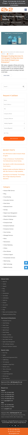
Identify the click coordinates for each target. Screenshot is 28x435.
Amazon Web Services (9, 190)
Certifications (6, 298)
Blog (5, 193)
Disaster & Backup (8, 219)
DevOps (6, 209)
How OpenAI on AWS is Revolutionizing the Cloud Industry (13, 165)
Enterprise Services (8, 229)
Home (2, 22)
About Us (5, 281)
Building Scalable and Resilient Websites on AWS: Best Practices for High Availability (14, 170)
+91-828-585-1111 (21, 3)
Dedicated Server (14, 52)
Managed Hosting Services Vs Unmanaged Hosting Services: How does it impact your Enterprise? (12, 59)
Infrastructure (6, 293)
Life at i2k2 (5, 305)
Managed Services (8, 235)
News (5, 238)
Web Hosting (7, 261)
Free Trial (5, 352)
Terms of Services (7, 369)
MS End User (6, 376)
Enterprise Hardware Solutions (10, 346)
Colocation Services (9, 200)
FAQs (4, 309)
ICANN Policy (6, 359)
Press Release (7, 251)
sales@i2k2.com (8, 408)
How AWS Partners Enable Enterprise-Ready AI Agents (14, 154)
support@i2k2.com (8, 400)
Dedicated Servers (7, 320)
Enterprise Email (8, 222)
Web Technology (8, 264)
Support (4, 286)
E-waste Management (8, 373)
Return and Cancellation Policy (10, 312)
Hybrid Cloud (6, 330)
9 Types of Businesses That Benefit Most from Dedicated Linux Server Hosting (13, 160)
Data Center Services (7, 339)
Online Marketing (8, 245)
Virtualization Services (9, 257)
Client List (5, 300)
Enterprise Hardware (9, 225)
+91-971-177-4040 (20, 1)
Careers (4, 307)
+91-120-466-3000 (12, 3)
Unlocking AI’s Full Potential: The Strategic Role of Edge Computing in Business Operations (14, 176)
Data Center (7, 203)
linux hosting (7, 232)
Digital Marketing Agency (10, 216)
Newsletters (7, 241)
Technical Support (8, 254)
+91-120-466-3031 (12, 1)
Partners (4, 302)
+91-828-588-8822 (14, 5)
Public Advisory (6, 378)
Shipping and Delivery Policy (9, 314)
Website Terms (6, 366)
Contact (4, 284)
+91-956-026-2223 (9, 394)
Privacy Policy (6, 371)
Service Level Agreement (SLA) (10, 357)
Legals (4, 355)
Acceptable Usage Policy (8, 364)
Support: (6, 3)
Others (5, 248)
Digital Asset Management (10, 213)
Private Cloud (6, 327)
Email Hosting (6, 332)
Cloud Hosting (6, 52)
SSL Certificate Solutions (8, 344)
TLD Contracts (6, 362)
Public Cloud (5, 325)
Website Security (8, 267)
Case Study (5, 295)
